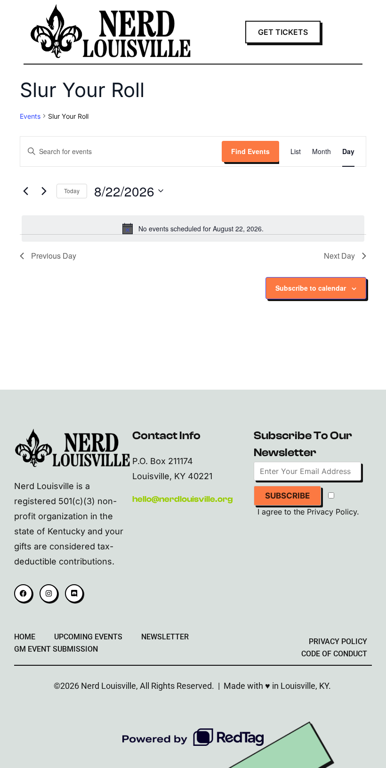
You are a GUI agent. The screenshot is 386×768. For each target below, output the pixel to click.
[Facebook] (23, 593)
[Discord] (74, 593)
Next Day (339, 255)
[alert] (193, 228)
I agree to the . (308, 511)
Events (30, 116)
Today (72, 191)
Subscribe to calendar (310, 288)
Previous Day (53, 255)
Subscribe (287, 495)
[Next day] (43, 190)
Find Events (250, 151)
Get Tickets (283, 32)
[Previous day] (25, 190)
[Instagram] (49, 593)
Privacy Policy (332, 511)
